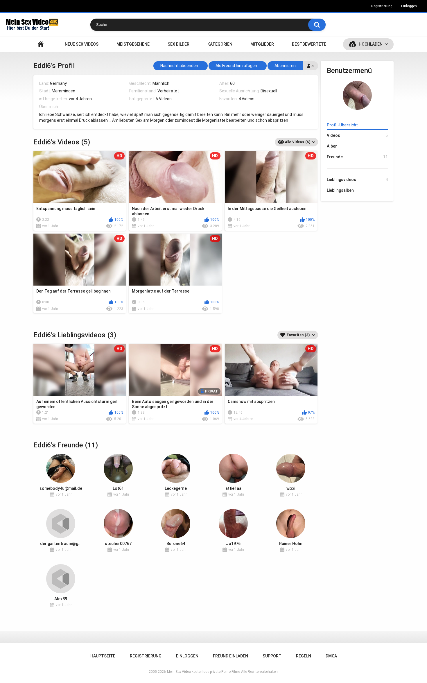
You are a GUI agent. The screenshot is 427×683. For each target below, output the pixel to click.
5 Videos (164, 98)
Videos (357, 135)
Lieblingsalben (340, 190)
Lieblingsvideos (357, 179)
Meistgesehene (133, 44)
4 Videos (246, 98)
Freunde (357, 157)
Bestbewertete (309, 44)
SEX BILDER (178, 44)
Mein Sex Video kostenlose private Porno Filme (203, 672)
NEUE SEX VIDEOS (81, 44)
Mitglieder (262, 44)
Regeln (303, 656)
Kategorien (219, 44)
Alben (332, 146)
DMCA (331, 656)
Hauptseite (40, 44)
